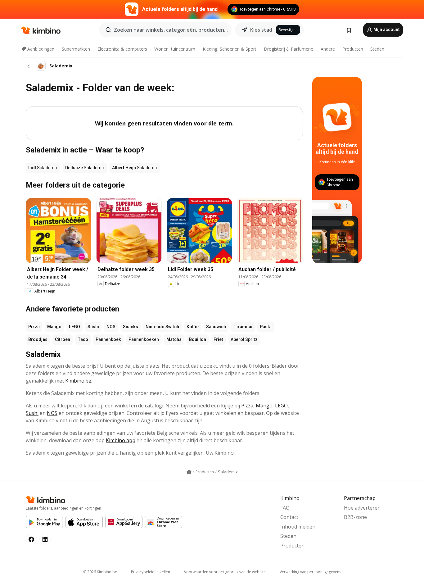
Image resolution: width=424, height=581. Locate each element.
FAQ (285, 507)
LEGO (74, 326)
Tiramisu (242, 326)
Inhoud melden (297, 526)
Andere (328, 49)
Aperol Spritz (244, 339)
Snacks (130, 326)
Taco (83, 339)
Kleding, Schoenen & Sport (229, 49)
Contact (289, 517)
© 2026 (100, 571)
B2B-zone (355, 517)
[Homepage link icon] (189, 472)
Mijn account (386, 29)
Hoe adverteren (362, 507)
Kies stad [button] (261, 29)
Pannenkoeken (144, 339)
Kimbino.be (78, 380)
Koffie (193, 326)
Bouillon (197, 339)
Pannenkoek (108, 339)
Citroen (62, 339)
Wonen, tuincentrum (174, 49)
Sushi (93, 326)
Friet (218, 339)
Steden (377, 49)
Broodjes (37, 339)
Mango (54, 326)
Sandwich (216, 326)
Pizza (34, 326)
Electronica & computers (122, 49)
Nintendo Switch (162, 326)
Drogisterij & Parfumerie (288, 49)
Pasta (266, 326)
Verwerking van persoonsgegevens (310, 571)
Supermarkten (76, 49)
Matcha (174, 339)
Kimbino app (120, 440)
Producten (352, 49)
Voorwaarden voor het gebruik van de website (225, 571)
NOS (110, 326)
